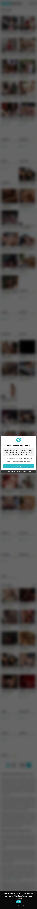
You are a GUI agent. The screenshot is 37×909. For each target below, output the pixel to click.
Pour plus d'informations (18, 906)
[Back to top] (33, 905)
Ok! (18, 902)
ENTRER (18, 466)
